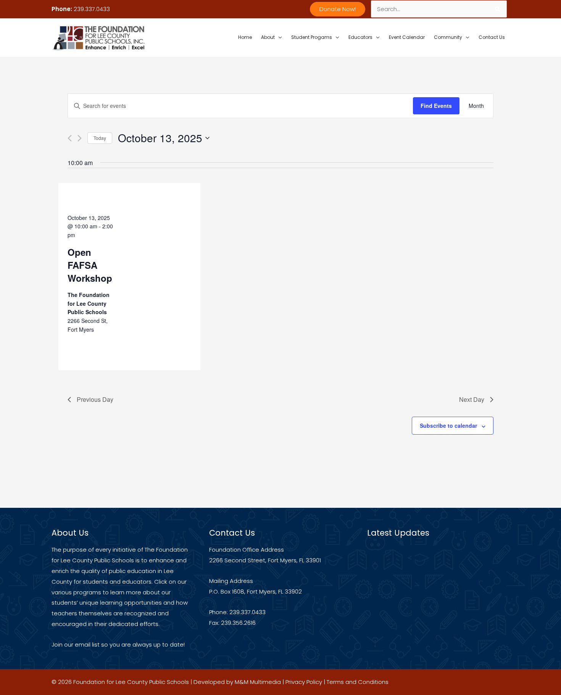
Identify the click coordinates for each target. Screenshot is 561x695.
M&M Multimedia (258, 682)
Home (245, 37)
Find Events (436, 105)
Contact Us (492, 37)
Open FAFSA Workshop (90, 265)
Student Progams (311, 37)
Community (448, 37)
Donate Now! (337, 9)
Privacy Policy (303, 682)
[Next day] (79, 138)
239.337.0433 (92, 9)
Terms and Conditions (358, 682)
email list (87, 644)
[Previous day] (70, 138)
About (268, 37)
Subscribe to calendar (448, 425)
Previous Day (95, 399)
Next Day (471, 399)
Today (100, 138)
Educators (360, 37)
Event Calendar (407, 37)
